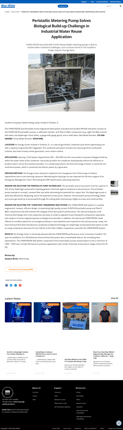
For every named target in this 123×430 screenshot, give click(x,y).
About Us (36, 388)
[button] (6, 285)
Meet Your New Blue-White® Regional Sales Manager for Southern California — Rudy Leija (103, 355)
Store (92, 2)
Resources (81, 388)
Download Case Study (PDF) (21, 269)
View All (114, 298)
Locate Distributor (102, 2)
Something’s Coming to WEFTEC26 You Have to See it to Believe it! (46, 354)
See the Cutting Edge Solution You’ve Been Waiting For (17, 353)
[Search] (120, 6)
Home (7, 12)
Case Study (15, 12)
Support (57, 388)
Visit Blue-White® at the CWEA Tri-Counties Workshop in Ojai (75, 360)
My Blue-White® (115, 2)
